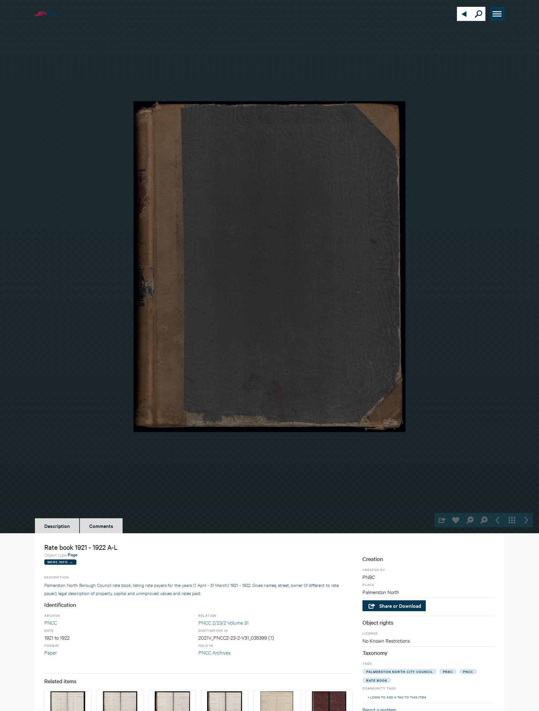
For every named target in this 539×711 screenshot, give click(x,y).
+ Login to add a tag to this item (396, 697)
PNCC (50, 622)
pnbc (448, 671)
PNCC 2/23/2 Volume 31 (223, 622)
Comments (101, 525)
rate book (376, 680)
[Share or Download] (442, 520)
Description (57, 525)
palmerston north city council (399, 671)
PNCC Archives (214, 652)
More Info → (60, 561)
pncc (468, 671)
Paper (50, 652)
